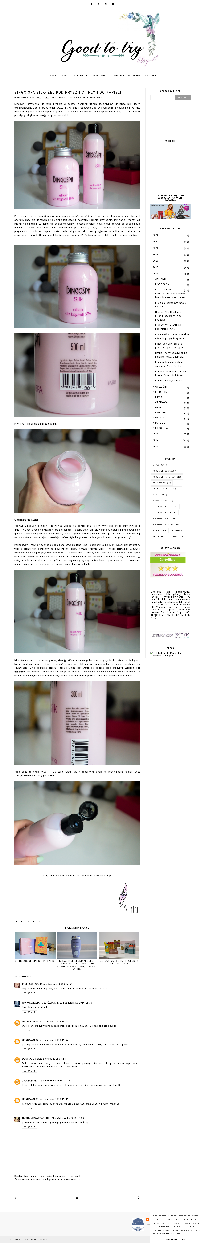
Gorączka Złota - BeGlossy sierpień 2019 (119, 962)
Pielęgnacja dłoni (162, 512)
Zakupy (157, 536)
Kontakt (150, 76)
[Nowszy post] (15, 1197)
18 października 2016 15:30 (76, 1002)
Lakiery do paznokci (164, 489)
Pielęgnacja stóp (162, 518)
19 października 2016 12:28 (53, 1080)
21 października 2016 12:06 (67, 1118)
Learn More (171, 1239)
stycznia (161, 428)
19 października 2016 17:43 (52, 1099)
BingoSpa (67, 97)
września (161, 386)
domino (27, 1058)
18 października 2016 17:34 (52, 1040)
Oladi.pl (106, 875)
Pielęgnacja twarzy (164, 524)
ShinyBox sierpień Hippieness (35, 961)
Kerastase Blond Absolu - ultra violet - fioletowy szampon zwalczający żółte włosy (77, 965)
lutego (160, 422)
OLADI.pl (62, 107)
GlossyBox (158, 465)
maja (158, 407)
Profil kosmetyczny (127, 76)
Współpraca (101, 76)
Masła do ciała (161, 501)
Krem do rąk (159, 483)
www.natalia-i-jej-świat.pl (40, 1002)
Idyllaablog (30, 984)
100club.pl (29, 1080)
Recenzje (81, 76)
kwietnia (161, 412)
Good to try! (32, 1239)
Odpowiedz (29, 993)
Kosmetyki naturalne (165, 477)
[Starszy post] (139, 1197)
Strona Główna (59, 76)
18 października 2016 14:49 (56, 984)
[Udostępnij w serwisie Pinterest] (39, 922)
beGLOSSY (174, 536)
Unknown (28, 1021)
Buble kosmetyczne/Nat (169, 380)
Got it (184, 1239)
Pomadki (157, 530)
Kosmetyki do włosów (164, 471)
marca (159, 417)
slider (78, 97)
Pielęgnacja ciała (162, 507)
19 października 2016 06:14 (49, 1058)
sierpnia (161, 392)
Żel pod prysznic (93, 97)
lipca (158, 397)
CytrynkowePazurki (36, 1118)
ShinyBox (175, 530)
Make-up (157, 495)
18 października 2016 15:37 (52, 1021)
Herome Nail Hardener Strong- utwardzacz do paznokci (168, 316)
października (164, 289)
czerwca (161, 402)
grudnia (161, 279)
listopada (162, 284)
